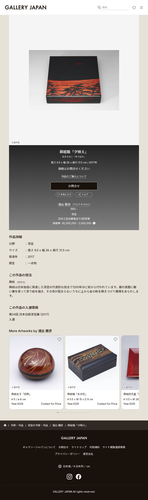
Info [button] (94, 223)
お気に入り (134, 8)
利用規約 (95, 447)
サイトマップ (79, 447)
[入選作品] (74, 80)
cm (88, 466)
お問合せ (74, 186)
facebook (78, 476)
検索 (104, 7)
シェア (85, 194)
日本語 (67, 466)
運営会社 (88, 453)
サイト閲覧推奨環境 (114, 447)
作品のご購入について (74, 176)
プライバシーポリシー (67, 453)
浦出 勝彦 (74, 204)
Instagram (69, 476)
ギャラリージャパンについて (39, 447)
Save (59, 340)
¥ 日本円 (78, 466)
